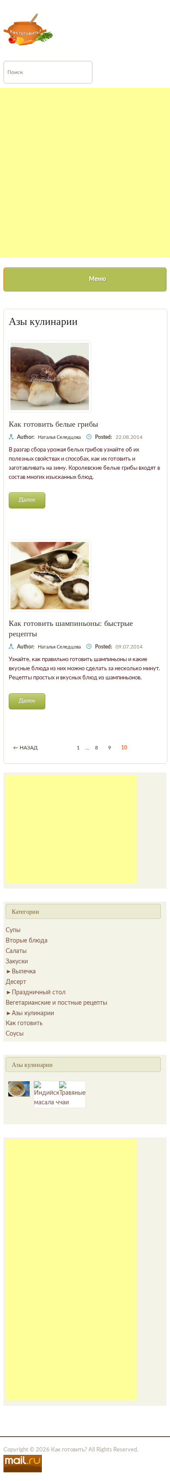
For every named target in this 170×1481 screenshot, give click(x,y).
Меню (97, 279)
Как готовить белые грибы (53, 423)
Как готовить (24, 1023)
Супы (13, 930)
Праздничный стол (38, 993)
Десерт (16, 982)
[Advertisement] (85, 172)
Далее (27, 500)
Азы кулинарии (33, 1013)
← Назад (25, 747)
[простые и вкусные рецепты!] (28, 29)
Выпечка (24, 972)
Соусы (15, 1034)
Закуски (17, 962)
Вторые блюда (27, 941)
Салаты (16, 951)
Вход (84, 5)
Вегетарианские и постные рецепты (56, 1003)
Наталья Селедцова (59, 437)
